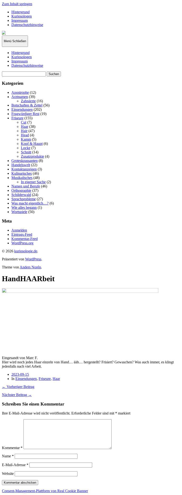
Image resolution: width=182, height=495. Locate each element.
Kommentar (12, 448)
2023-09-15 (20, 374)
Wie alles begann (24, 207)
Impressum (19, 20)
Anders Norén (30, 267)
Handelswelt (20, 165)
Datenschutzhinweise (27, 25)
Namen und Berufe (25, 186)
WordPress (33, 259)
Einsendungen (22, 109)
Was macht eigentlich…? (30, 203)
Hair (24, 131)
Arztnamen (19, 97)
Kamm (26, 139)
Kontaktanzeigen (24, 169)
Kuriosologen (21, 16)
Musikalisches (21, 178)
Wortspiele (19, 212)
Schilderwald (21, 195)
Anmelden (19, 230)
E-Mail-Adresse (15, 465)
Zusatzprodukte (32, 156)
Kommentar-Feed (24, 239)
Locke (25, 148)
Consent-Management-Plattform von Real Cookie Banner (45, 491)
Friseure (17, 118)
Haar (24, 127)
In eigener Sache (33, 182)
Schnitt (26, 152)
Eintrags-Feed (21, 234)
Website (8, 474)
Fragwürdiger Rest (25, 114)
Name (8, 456)
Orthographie (21, 190)
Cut (23, 122)
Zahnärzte (28, 101)
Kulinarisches (21, 173)
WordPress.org (22, 243)
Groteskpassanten (24, 161)
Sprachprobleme (23, 199)
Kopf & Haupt (32, 144)
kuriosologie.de (25, 251)
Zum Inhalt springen (17, 4)
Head (25, 135)
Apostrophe (20, 92)
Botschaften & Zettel (26, 105)
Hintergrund (20, 12)
